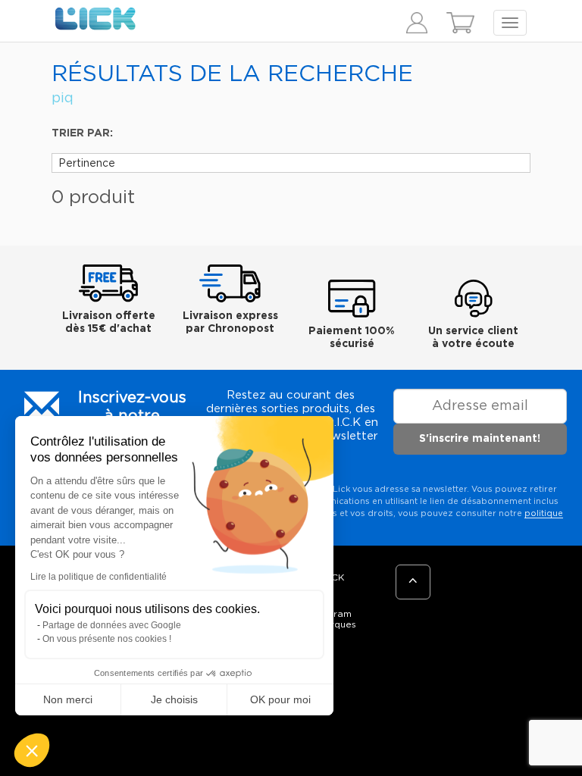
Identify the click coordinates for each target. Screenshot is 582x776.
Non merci (67, 699)
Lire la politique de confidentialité (98, 576)
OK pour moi (280, 699)
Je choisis (174, 699)
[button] (32, 750)
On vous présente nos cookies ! (106, 639)
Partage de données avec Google (111, 625)
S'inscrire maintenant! (479, 438)
